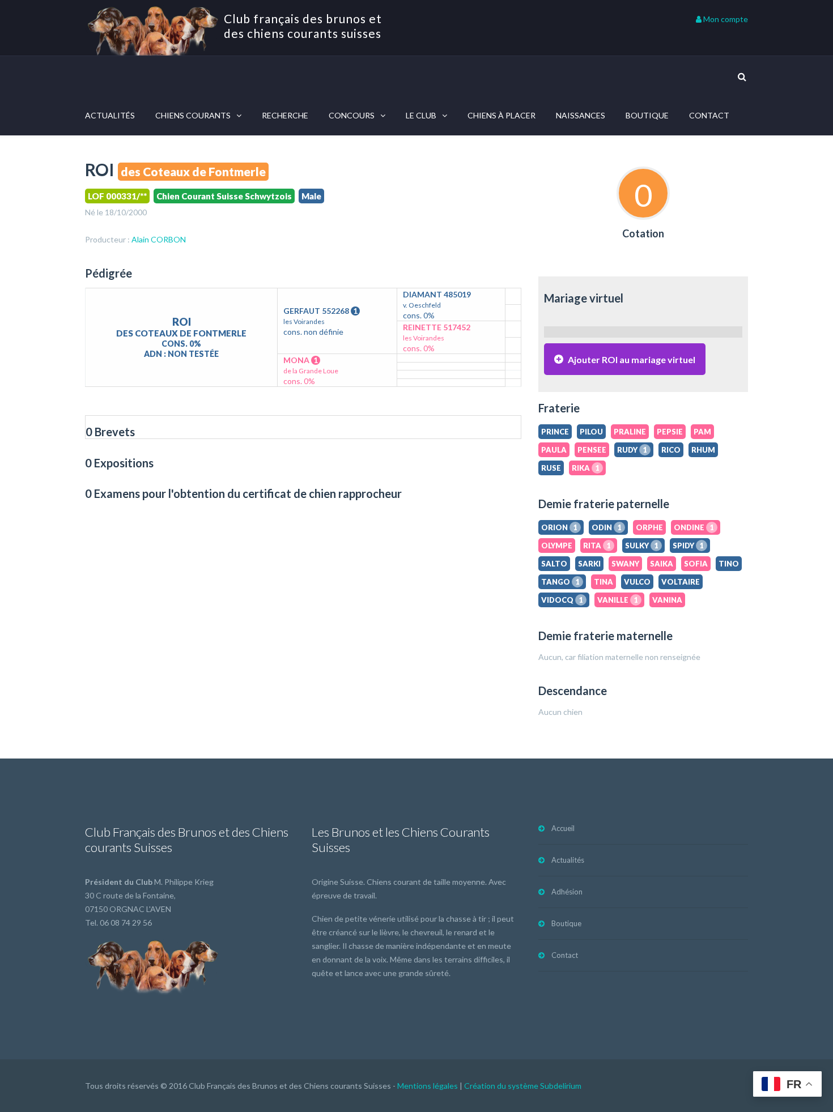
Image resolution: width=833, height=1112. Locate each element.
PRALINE (630, 431)
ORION (559, 527)
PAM (702, 431)
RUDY (632, 449)
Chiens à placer (502, 115)
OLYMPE (556, 545)
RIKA (586, 467)
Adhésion (567, 891)
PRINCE (555, 431)
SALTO (554, 563)
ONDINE (694, 527)
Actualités (110, 115)
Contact (709, 115)
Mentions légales (427, 1085)
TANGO (560, 581)
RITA (597, 545)
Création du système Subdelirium (522, 1085)
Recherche (285, 115)
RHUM (703, 449)
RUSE (551, 467)
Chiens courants (193, 115)
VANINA (667, 599)
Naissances (580, 115)
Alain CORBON (158, 239)
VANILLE (617, 599)
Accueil (563, 828)
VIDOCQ (562, 599)
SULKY (641, 545)
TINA (603, 581)
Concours (352, 115)
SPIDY (688, 545)
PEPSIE (670, 431)
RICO (671, 449)
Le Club (421, 115)
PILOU (591, 431)
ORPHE (649, 527)
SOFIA (696, 563)
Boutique (647, 115)
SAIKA (661, 563)
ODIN (607, 527)
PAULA (554, 449)
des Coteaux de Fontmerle (193, 171)
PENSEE (591, 449)
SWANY (625, 563)
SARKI (589, 563)
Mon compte (725, 19)
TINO (729, 563)
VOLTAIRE (680, 581)
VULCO (637, 581)
